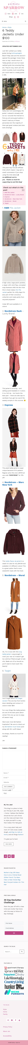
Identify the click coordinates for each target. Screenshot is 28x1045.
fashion (20, 834)
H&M (6, 208)
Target (8, 671)
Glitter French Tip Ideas (12, 877)
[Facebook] (19, 14)
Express (9, 405)
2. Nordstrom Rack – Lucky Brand (13, 194)
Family (5, 1014)
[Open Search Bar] (25, 21)
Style (9, 27)
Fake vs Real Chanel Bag (12, 880)
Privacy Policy (7, 1027)
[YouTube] (19, 1020)
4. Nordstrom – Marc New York (12, 199)
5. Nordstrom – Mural (9, 201)
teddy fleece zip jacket (13, 561)
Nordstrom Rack (13, 311)
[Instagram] (5, 14)
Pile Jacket (15, 208)
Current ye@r (7, 790)
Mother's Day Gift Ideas (12, 872)
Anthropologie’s (16, 53)
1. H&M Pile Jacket (8, 192)
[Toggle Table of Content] (22, 190)
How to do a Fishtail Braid (12, 875)
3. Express (6, 197)
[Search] (22, 952)
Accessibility (7, 1036)
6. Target (6, 203)
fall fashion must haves (13, 726)
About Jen (6, 1031)
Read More (9, 844)
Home (4, 27)
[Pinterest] (13, 14)
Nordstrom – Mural (15, 575)
